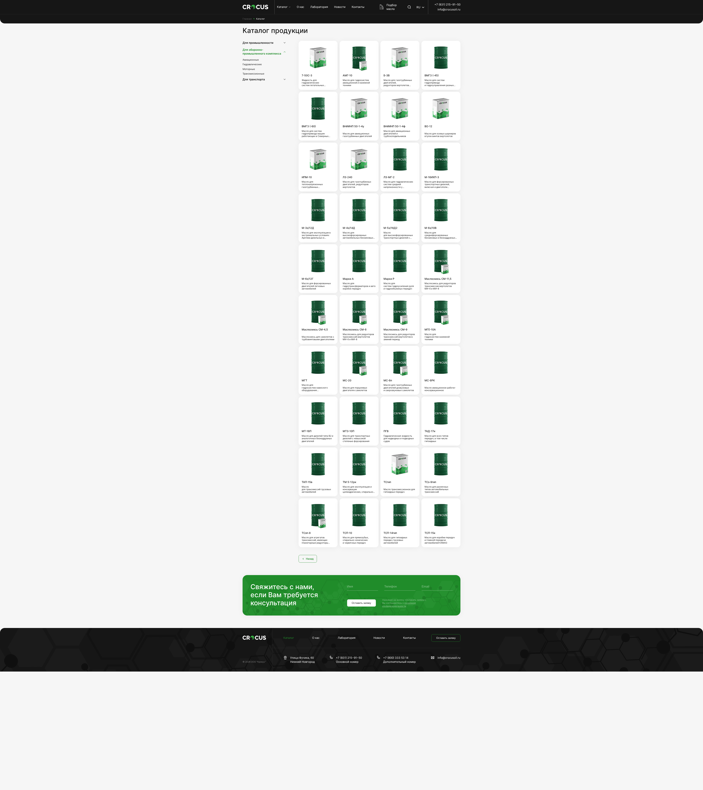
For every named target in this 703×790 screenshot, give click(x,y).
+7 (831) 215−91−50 (447, 4)
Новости (339, 7)
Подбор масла (391, 7)
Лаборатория (319, 7)
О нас (300, 7)
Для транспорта (254, 79)
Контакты (358, 7)
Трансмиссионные (253, 74)
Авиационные (251, 60)
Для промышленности (258, 42)
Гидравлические (252, 64)
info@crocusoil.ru (449, 9)
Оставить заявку (361, 603)
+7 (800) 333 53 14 (395, 657)
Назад (310, 558)
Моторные (249, 69)
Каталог (282, 7)
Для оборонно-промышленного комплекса (262, 51)
